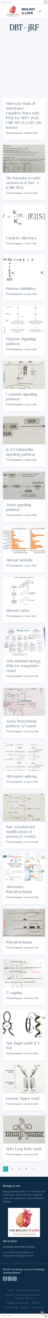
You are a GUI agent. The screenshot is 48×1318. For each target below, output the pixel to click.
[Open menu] (40, 11)
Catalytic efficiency (21, 238)
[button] (46, 2)
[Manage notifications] (42, 1313)
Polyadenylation (19, 942)
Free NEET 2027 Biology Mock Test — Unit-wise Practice (24, 1297)
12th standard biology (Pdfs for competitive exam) (23, 666)
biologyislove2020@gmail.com (18, 1255)
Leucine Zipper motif (23, 1098)
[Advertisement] (24, 70)
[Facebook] (5, 1279)
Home (11, 1290)
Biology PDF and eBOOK (28, 1290)
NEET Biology (11, 1307)
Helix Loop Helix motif (24, 1149)
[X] (10, 1279)
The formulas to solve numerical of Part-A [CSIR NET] (23, 183)
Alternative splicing (21, 776)
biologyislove (17, 133)
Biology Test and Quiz (18, 1303)
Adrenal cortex (17, 610)
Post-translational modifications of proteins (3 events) (20, 832)
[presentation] (24, 159)
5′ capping (14, 992)
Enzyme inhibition (21, 288)
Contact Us (37, 1307)
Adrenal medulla (19, 560)
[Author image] (7, 133)
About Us (25, 1307)
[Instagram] (15, 1279)
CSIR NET (36, 1303)
